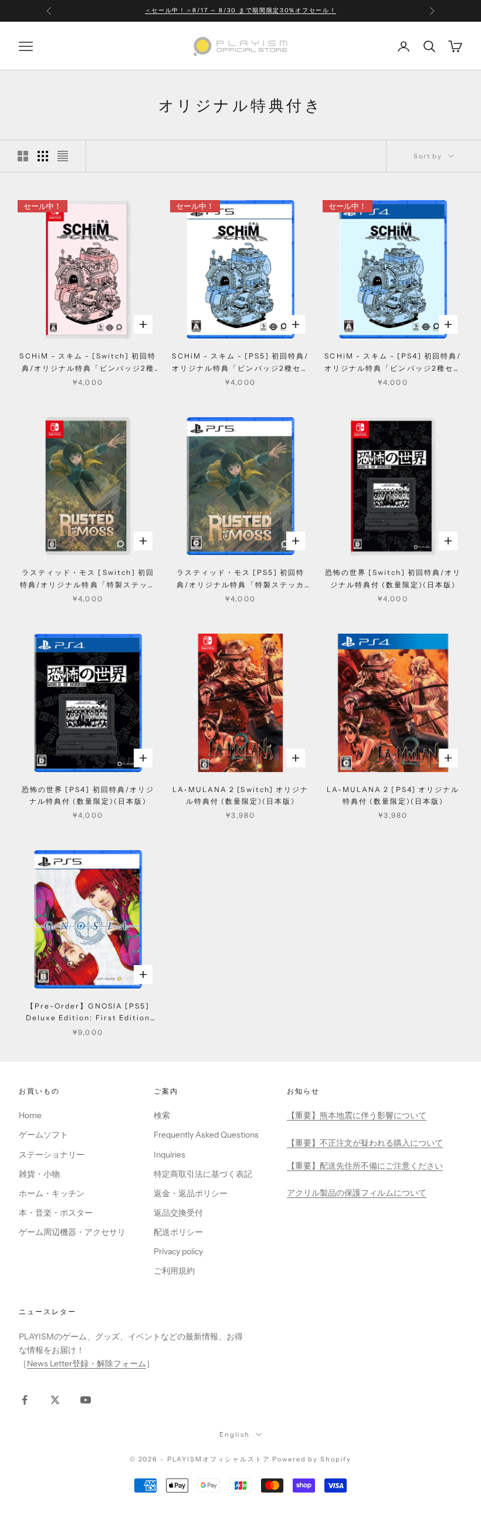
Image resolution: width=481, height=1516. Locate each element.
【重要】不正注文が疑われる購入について (365, 1143)
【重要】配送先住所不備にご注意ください (365, 1165)
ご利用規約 (174, 1270)
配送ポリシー (178, 1232)
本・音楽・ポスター (56, 1212)
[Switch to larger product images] (23, 156)
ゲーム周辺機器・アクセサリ (72, 1232)
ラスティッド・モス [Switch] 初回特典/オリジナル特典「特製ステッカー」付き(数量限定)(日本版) (88, 579)
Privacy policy (178, 1251)
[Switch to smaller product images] (43, 156)
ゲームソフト (43, 1134)
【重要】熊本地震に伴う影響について (356, 1115)
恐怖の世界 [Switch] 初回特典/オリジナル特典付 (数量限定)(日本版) (393, 578)
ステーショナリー (51, 1154)
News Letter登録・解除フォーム (86, 1363)
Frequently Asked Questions (206, 1134)
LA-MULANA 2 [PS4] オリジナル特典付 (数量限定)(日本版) (393, 795)
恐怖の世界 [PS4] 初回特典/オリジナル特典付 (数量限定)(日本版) (88, 795)
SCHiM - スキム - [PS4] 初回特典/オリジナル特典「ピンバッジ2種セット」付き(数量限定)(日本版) (393, 362)
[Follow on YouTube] (86, 1400)
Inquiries (169, 1154)
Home (30, 1115)
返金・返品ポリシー (191, 1193)
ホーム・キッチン (51, 1193)
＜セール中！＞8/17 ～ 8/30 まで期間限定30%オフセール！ (241, 10)
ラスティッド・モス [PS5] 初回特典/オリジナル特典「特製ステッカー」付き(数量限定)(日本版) (241, 579)
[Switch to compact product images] (62, 156)
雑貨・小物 (39, 1174)
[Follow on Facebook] (25, 1400)
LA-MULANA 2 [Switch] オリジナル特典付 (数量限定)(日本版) (240, 795)
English (234, 1434)
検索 (162, 1115)
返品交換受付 (178, 1212)
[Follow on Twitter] (55, 1400)
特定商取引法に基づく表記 (203, 1174)
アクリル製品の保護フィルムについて (356, 1192)
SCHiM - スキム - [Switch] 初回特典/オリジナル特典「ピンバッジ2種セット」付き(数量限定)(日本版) (87, 362)
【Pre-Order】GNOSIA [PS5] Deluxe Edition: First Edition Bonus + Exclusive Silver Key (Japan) (88, 1012)
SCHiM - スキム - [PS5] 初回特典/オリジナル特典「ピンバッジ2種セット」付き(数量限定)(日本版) (240, 362)
